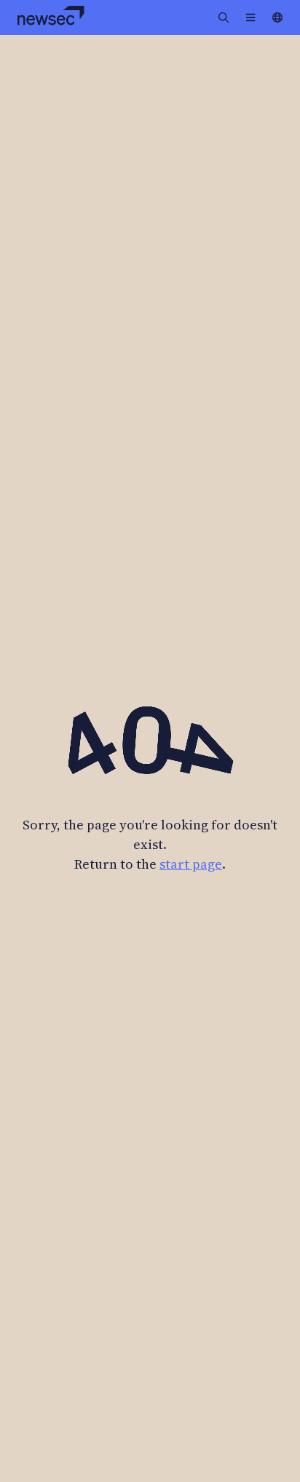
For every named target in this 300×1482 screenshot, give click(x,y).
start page (190, 864)
